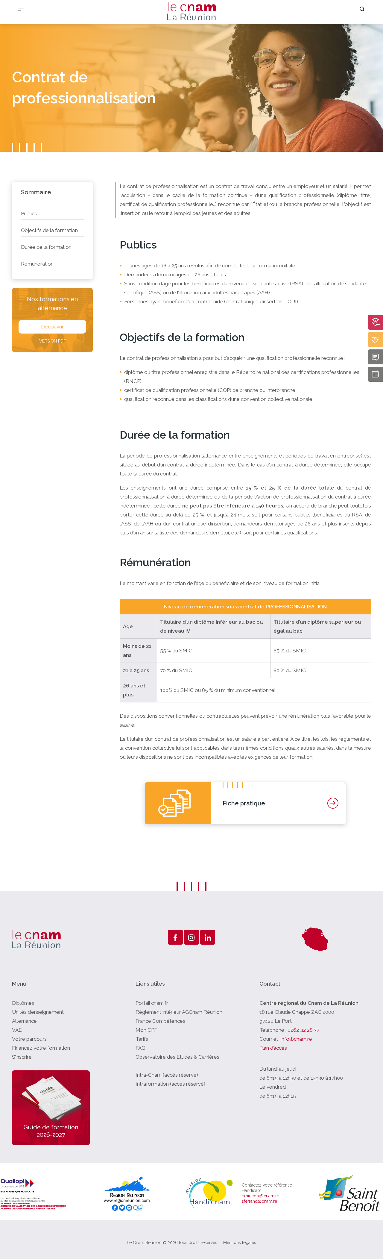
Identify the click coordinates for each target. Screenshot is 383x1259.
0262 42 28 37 (303, 1030)
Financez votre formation (41, 1048)
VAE (17, 1030)
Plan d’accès (273, 1048)
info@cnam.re (296, 1039)
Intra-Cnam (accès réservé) (167, 1075)
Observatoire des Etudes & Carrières (177, 1057)
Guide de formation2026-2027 (51, 1131)
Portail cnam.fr (152, 1003)
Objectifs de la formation (49, 230)
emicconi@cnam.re (260, 1195)
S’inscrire (22, 1057)
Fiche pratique (244, 803)
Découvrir (52, 327)
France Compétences (160, 1021)
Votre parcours (29, 1039)
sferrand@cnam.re (259, 1201)
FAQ (140, 1048)
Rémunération (37, 264)
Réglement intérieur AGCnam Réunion (179, 1012)
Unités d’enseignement (38, 1012)
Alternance (24, 1021)
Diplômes (23, 1003)
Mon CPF (146, 1030)
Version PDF (52, 341)
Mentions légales (239, 1242)
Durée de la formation (46, 247)
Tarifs (142, 1039)
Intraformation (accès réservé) (170, 1084)
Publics (29, 213)
